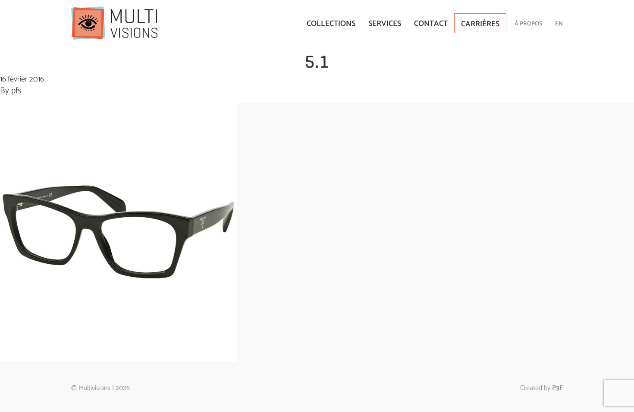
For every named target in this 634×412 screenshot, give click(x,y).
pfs (16, 91)
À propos (528, 24)
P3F (557, 388)
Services (384, 23)
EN (559, 24)
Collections (331, 23)
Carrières (480, 24)
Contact (431, 23)
